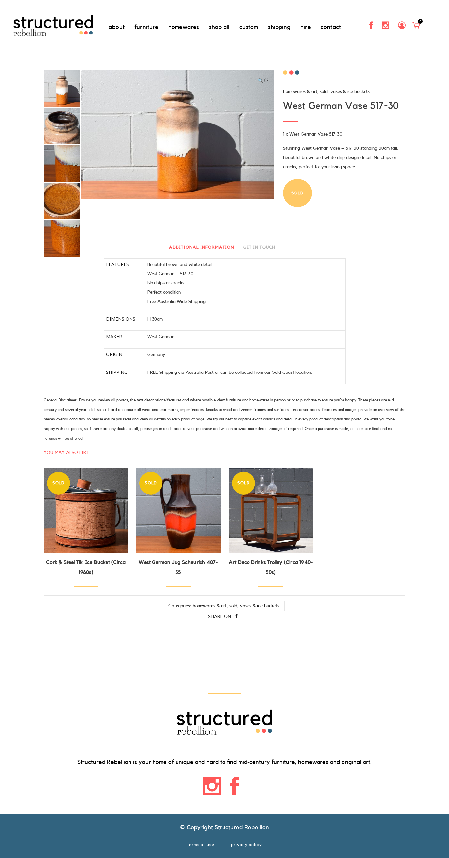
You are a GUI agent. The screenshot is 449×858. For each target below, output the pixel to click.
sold (324, 91)
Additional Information (201, 247)
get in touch (259, 247)
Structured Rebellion (242, 827)
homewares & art (300, 91)
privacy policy (246, 844)
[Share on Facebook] (236, 616)
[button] (263, 80)
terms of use (200, 844)
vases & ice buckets (350, 91)
